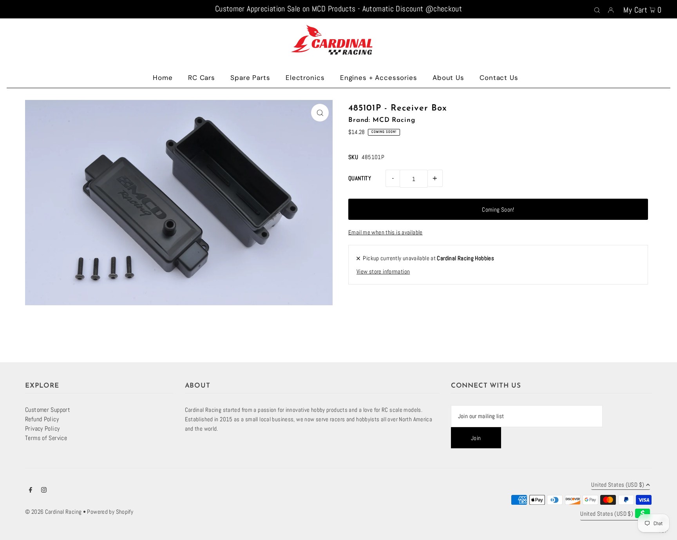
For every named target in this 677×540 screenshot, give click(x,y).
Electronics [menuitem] (305, 77)
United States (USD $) (617, 485)
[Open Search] (597, 9)
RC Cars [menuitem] (201, 77)
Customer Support (47, 410)
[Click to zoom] (320, 112)
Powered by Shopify (110, 511)
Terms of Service (46, 438)
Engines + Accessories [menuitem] (378, 77)
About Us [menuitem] (448, 77)
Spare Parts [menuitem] (250, 77)
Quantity (359, 178)
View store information (383, 271)
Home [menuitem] (162, 77)
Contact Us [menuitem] (499, 77)
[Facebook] (30, 490)
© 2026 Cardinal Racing (53, 511)
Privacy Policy (42, 428)
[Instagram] (44, 490)
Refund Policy (42, 419)
